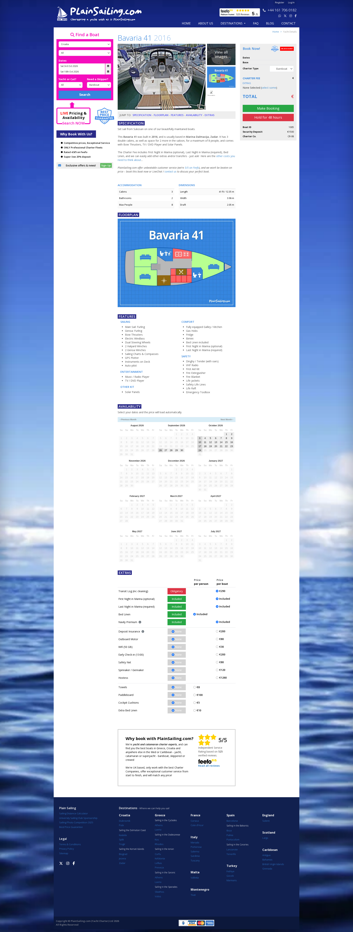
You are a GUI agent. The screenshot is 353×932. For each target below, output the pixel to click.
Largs (265, 837)
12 (210, 442)
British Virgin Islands (273, 864)
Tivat (193, 895)
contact (288, 23)
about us (205, 23)
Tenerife (231, 854)
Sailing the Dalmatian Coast (132, 830)
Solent (266, 820)
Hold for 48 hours (268, 117)
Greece (160, 815)
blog (270, 23)
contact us (170, 171)
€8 (198, 687)
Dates (63, 60)
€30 (221, 646)
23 (231, 446)
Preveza (159, 867)
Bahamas (267, 859)
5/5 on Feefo (192, 167)
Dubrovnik (124, 820)
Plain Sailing (67, 808)
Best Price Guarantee (71, 827)
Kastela (123, 835)
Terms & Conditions (70, 844)
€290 (222, 591)
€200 (222, 631)
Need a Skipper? (97, 79)
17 (200, 446)
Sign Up (106, 165)
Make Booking (268, 108)
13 (216, 442)
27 (166, 450)
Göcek (230, 875)
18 (205, 446)
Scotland (268, 832)
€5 (198, 702)
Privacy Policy (66, 848)
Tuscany (195, 860)
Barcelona (232, 820)
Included (177, 599)
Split (121, 839)
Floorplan (161, 115)
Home (186, 23)
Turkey (232, 866)
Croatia (124, 815)
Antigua (266, 855)
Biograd (123, 854)
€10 (199, 710)
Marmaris (232, 880)
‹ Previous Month (128, 419)
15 (226, 442)
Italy (194, 837)
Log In (291, 2)
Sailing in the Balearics (237, 825)
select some (269, 87)
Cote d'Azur (197, 825)
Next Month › (227, 419)
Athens (159, 825)
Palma (230, 835)
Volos (158, 896)
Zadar (122, 863)
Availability (194, 115)
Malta (195, 872)
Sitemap (63, 853)
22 (226, 446)
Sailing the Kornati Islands (131, 849)
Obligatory (176, 591)
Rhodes (159, 844)
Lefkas (158, 863)
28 (171, 450)
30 (182, 450)
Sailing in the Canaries (237, 844)
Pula (121, 825)
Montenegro (200, 889)
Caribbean (270, 850)
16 (231, 442)
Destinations (128, 808)
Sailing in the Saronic (165, 872)
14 (221, 442)
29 (176, 450)
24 (200, 450)
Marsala (195, 842)
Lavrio (158, 829)
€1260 (223, 677)
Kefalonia (160, 858)
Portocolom (233, 839)
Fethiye (230, 871)
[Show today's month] (173, 419)
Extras (209, 115)
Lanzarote (232, 849)
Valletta (195, 877)
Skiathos (159, 891)
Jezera (122, 858)
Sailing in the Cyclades (166, 820)
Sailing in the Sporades (166, 887)
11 (205, 442)
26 (160, 450)
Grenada (267, 868)
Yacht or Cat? (67, 79)
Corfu (158, 854)
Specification (142, 115)
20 (216, 446)
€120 (222, 670)
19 (210, 446)
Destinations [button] (232, 23)
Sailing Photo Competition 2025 (76, 822)
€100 (200, 695)
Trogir (122, 844)
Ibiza (229, 830)
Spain (231, 815)
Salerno (195, 851)
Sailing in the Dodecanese (167, 834)
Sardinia (195, 856)
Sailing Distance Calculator (73, 813)
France (195, 815)
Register (279, 2)
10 (200, 442)
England (268, 815)
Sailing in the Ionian (164, 849)
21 (221, 446)
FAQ (255, 23)
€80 (221, 639)
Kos (157, 839)
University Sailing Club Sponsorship (78, 818)
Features (177, 115)
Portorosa (196, 847)
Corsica (195, 820)
